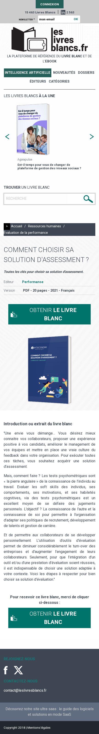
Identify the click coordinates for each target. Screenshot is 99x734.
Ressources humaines (44, 226)
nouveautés (64, 73)
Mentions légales (38, 727)
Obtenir (52, 314)
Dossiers (86, 73)
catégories (59, 81)
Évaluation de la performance (26, 233)
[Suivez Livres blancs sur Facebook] (8, 670)
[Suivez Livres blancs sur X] (18, 670)
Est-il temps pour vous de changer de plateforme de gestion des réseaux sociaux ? (49, 166)
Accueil (16, 226)
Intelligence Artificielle (27, 73)
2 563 (70, 12)
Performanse (33, 282)
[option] (49, 136)
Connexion (49, 4)
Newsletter (27, 19)
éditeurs (38, 81)
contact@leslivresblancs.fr (25, 690)
